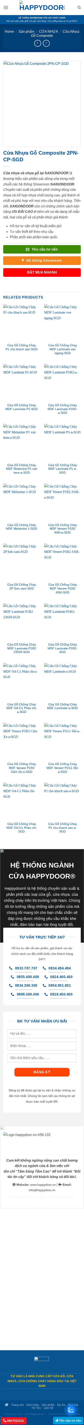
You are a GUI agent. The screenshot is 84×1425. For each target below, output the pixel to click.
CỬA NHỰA (48, 31)
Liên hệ (48, 1407)
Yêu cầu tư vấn (69, 1420)
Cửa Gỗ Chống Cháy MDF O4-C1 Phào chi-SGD (21, 827)
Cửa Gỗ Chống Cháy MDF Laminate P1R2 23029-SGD (21, 648)
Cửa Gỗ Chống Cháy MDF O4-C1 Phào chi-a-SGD (21, 708)
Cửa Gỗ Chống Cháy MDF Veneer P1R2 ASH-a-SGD (62, 528)
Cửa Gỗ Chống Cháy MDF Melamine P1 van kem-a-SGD (21, 469)
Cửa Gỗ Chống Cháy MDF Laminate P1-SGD (21, 407)
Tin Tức (36, 1407)
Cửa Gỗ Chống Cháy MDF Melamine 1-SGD (21, 526)
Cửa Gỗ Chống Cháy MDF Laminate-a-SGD (62, 706)
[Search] (79, 7)
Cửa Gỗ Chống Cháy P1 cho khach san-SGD (21, 347)
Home (9, 31)
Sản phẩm (26, 31)
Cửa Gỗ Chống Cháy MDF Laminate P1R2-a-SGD (62, 409)
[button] (5, 7)
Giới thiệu (32, 1404)
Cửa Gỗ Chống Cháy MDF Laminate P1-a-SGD (62, 469)
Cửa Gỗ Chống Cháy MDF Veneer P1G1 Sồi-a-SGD (63, 767)
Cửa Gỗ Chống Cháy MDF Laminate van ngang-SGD (62, 349)
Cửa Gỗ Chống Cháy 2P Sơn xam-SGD (21, 586)
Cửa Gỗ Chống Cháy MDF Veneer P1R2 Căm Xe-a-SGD (21, 767)
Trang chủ (17, 1404)
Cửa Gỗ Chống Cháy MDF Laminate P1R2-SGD (62, 648)
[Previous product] (46, 43)
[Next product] (37, 43)
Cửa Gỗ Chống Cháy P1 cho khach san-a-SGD (62, 827)
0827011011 (15, 1420)
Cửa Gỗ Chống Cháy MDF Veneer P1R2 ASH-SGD (62, 588)
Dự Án (61, 1404)
